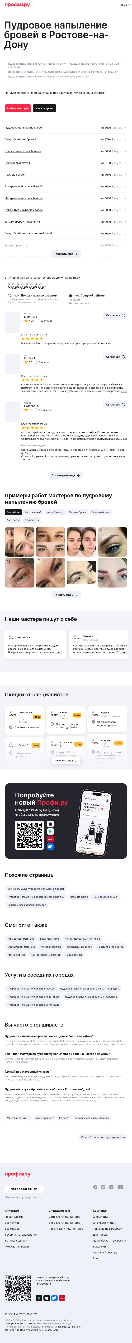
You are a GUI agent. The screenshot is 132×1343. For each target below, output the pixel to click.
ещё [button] (59, 652)
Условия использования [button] (21, 1234)
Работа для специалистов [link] (66, 1228)
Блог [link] (96, 1258)
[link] (18, 108)
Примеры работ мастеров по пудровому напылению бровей (58, 498)
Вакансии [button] (99, 1246)
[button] (115, 315)
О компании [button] (101, 1217)
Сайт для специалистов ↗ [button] (66, 1217)
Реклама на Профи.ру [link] (107, 1228)
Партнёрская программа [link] (109, 1240)
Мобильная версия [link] (18, 1246)
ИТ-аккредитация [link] (104, 1222)
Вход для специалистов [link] (64, 1222)
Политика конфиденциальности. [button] (39, 1329)
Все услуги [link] (12, 1222)
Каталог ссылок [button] (15, 1240)
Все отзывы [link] (12, 1228)
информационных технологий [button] (23, 1323)
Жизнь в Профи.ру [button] (105, 1252)
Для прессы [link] (100, 1234)
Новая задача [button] (14, 1217)
